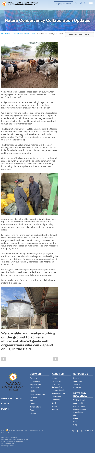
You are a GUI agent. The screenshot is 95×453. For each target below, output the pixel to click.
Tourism (76, 384)
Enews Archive (78, 403)
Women (55, 409)
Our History (56, 397)
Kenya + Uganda (58, 390)
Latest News (30, 33)
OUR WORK (36, 373)
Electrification (35, 381)
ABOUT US (58, 373)
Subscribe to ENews (12, 398)
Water (32, 410)
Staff (54, 403)
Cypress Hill (56, 381)
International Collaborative (12, 33)
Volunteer (77, 388)
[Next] (55, 359)
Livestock (33, 397)
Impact (54, 378)
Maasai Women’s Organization (79, 411)
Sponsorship (78, 381)
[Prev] (3, 359)
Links (75, 415)
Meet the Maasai (58, 393)
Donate (5, 408)
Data (75, 422)
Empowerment (35, 384)
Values (54, 406)
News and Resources (80, 394)
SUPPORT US (80, 373)
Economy (33, 378)
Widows (33, 413)
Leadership (56, 400)
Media (75, 418)
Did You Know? (79, 406)
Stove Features (35, 407)
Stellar (91, 430)
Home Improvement (37, 394)
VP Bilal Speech (79, 400)
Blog (75, 425)
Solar (32, 400)
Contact (6, 403)
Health (32, 391)
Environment (34, 388)
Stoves (32, 404)
